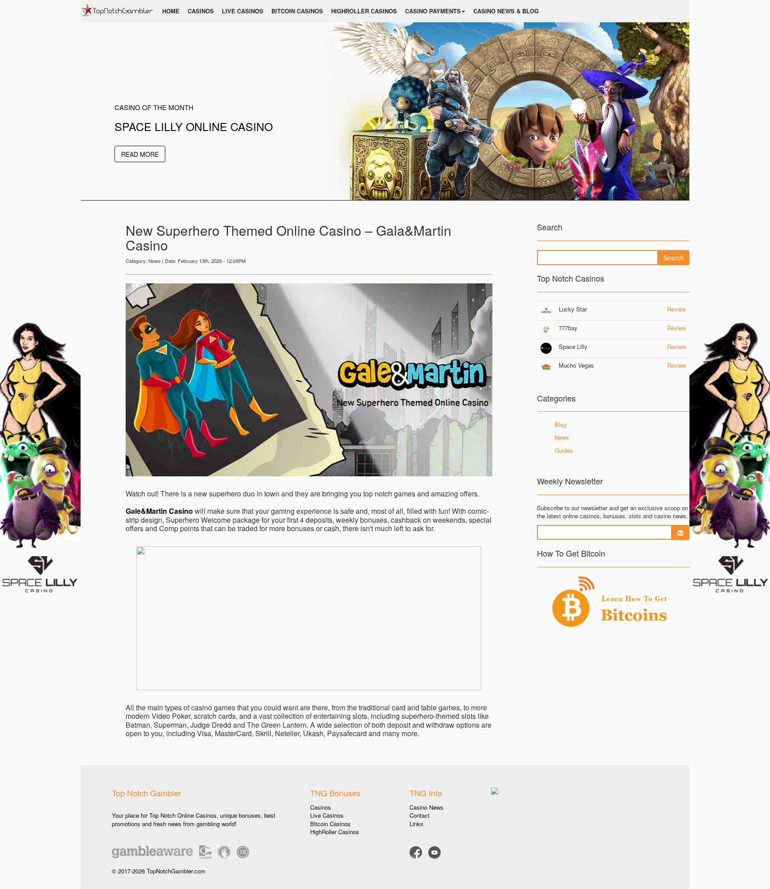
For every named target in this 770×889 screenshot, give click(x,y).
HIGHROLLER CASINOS (364, 11)
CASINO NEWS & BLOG (506, 11)
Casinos (320, 807)
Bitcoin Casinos (330, 823)
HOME (171, 11)
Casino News (426, 807)
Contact (420, 815)
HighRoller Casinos (334, 832)
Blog (560, 424)
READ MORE (140, 154)
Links (416, 823)
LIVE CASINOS (242, 11)
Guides (564, 450)
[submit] (680, 532)
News (562, 437)
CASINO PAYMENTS (433, 11)
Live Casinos (327, 815)
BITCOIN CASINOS (297, 11)
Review (676, 309)
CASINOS (201, 11)
